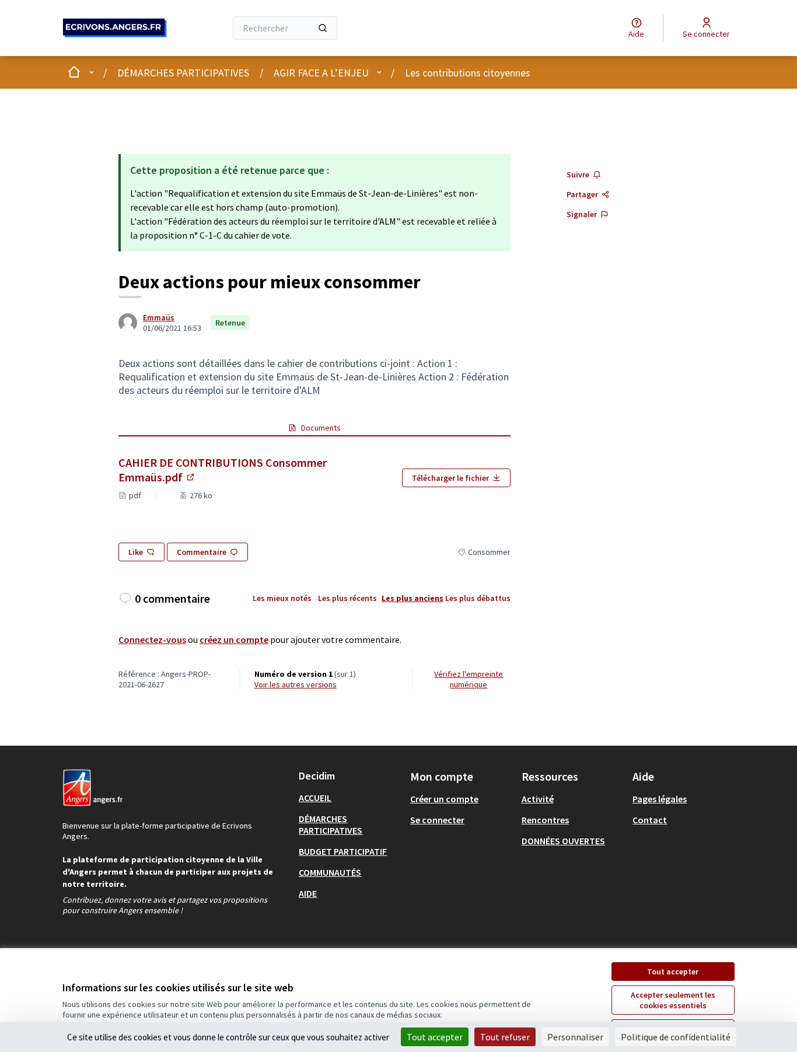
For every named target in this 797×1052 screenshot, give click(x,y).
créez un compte (234, 639)
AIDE (308, 893)
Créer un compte (444, 799)
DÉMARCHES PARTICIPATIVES (183, 72)
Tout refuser (505, 1037)
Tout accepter (672, 971)
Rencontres (545, 820)
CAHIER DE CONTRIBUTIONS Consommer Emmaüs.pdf (222, 469)
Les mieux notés (282, 598)
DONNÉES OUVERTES (563, 841)
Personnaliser (575, 1037)
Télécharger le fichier (450, 478)
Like (135, 552)
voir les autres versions (295, 684)
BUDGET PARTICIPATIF (343, 851)
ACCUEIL (315, 797)
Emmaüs (158, 317)
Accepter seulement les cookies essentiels (673, 1000)
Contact (649, 820)
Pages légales (659, 799)
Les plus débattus (478, 598)
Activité (538, 799)
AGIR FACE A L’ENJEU (321, 72)
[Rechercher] (322, 28)
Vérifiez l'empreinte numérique (468, 679)
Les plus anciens (412, 598)
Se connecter (437, 820)
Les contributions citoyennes (467, 72)
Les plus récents (347, 598)
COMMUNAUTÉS (330, 872)
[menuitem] (350, 797)
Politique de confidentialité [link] (675, 1037)
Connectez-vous (152, 639)
